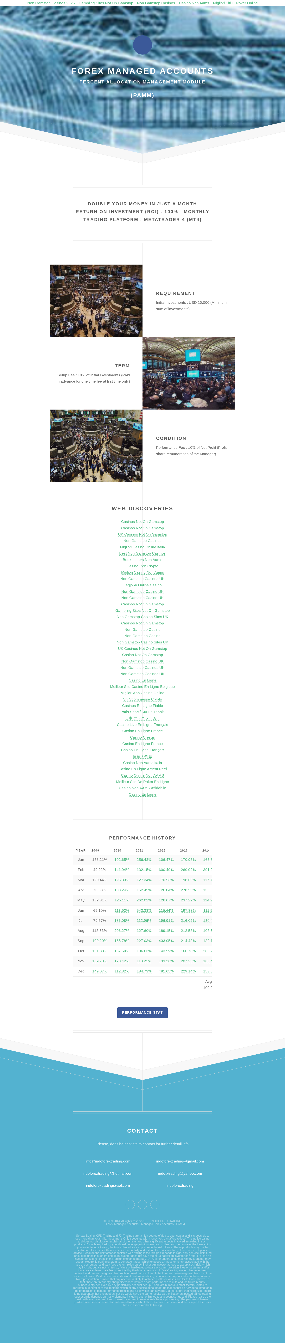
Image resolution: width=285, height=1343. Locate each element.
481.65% (166, 971)
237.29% (188, 900)
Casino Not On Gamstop (142, 655)
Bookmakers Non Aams (142, 560)
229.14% (188, 971)
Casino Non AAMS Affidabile (142, 788)
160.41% (210, 961)
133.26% (166, 961)
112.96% (144, 920)
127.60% (144, 931)
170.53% (166, 880)
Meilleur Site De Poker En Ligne (142, 782)
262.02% (144, 900)
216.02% (188, 920)
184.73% (144, 971)
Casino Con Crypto (142, 566)
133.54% (210, 890)
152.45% (144, 890)
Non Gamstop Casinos (156, 3)
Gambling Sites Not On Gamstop (106, 3)
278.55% (188, 890)
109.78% (99, 961)
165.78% (121, 941)
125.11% (122, 900)
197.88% (188, 910)
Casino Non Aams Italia (142, 763)
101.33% (99, 951)
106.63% (144, 951)
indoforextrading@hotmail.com (108, 1173)
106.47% (166, 860)
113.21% (144, 961)
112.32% (122, 971)
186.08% (121, 920)
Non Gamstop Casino (142, 630)
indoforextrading (178, 1185)
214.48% (188, 941)
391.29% (210, 870)
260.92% (188, 870)
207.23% (188, 961)
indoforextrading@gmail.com (180, 1161)
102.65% (121, 860)
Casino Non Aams (194, 3)
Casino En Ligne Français (142, 750)
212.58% (188, 931)
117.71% (210, 880)
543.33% (144, 910)
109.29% (99, 941)
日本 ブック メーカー (142, 718)
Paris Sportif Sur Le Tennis (142, 712)
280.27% (210, 951)
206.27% (121, 931)
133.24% (121, 890)
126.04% (166, 890)
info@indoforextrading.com (108, 1161)
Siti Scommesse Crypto (142, 699)
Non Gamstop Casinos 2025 (51, 3)
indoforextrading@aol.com (108, 1185)
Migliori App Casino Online (142, 693)
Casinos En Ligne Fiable (142, 706)
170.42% (121, 961)
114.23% (210, 900)
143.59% (166, 951)
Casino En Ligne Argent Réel (142, 769)
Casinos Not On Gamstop (142, 522)
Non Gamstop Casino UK (142, 591)
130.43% (210, 920)
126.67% (166, 900)
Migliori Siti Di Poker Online (235, 3)
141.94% (121, 870)
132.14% (210, 941)
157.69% (121, 951)
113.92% (122, 910)
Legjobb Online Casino (143, 585)
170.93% (188, 860)
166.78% (188, 951)
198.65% (188, 880)
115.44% (166, 910)
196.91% (166, 920)
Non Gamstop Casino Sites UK (142, 617)
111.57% (210, 910)
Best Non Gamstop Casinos (142, 553)
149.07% (99, 971)
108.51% (210, 931)
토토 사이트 (142, 756)
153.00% (210, 971)
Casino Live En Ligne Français (142, 725)
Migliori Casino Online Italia (142, 547)
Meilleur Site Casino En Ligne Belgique (142, 687)
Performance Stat (142, 1012)
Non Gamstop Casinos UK (142, 579)
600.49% (166, 870)
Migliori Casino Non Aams (142, 572)
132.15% (144, 870)
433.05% (166, 941)
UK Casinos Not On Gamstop (142, 534)
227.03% (144, 941)
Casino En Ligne (142, 680)
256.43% (144, 860)
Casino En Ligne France (142, 731)
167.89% (210, 860)
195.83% (121, 880)
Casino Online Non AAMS (142, 775)
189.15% (166, 931)
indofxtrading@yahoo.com (180, 1173)
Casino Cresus (142, 737)
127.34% (144, 880)
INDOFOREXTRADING (166, 1221)
